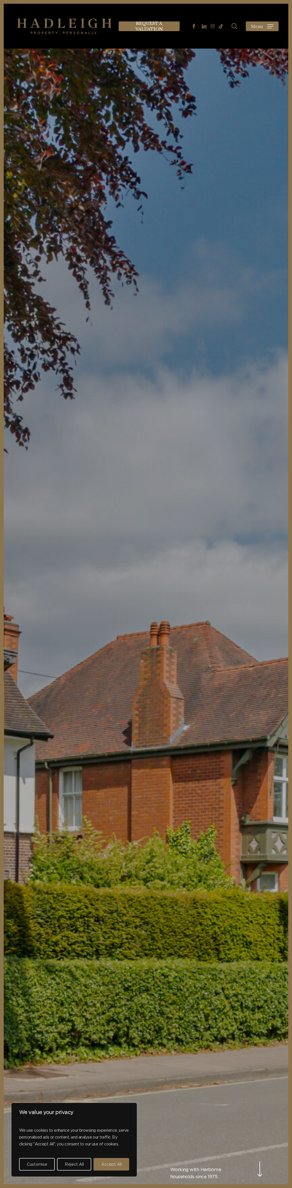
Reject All (74, 1164)
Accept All (111, 1164)
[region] (74, 1140)
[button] (262, 26)
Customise (37, 1164)
